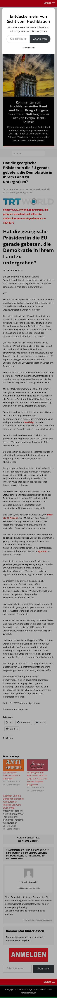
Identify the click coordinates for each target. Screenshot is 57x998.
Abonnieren (40, 39)
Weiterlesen (28, 47)
